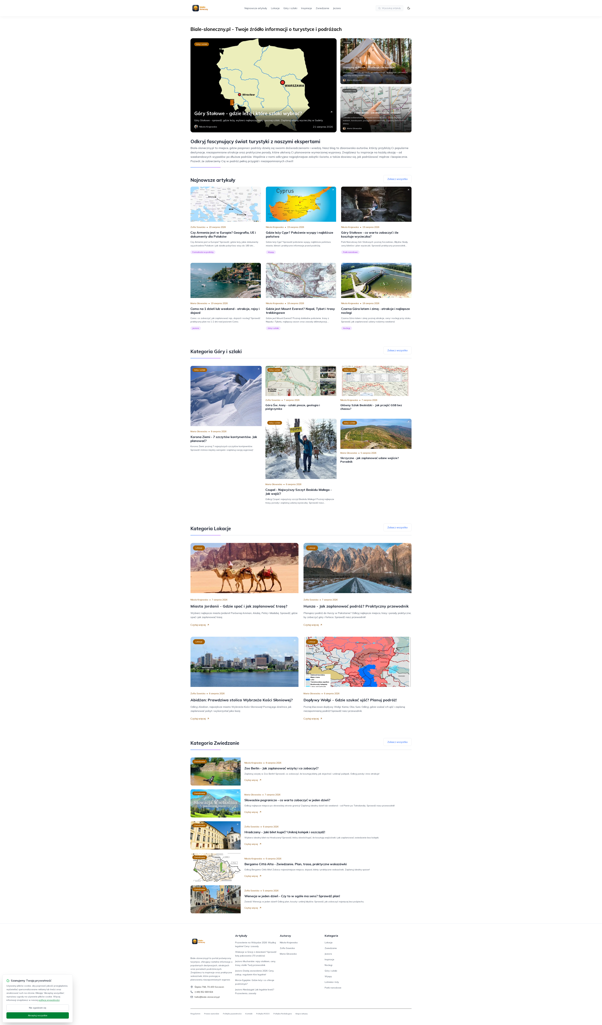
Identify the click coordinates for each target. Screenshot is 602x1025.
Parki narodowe (350, 252)
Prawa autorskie (211, 1013)
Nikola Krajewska (275, 227)
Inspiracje (306, 8)
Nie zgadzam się (37, 1007)
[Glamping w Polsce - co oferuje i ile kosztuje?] (376, 61)
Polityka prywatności (232, 1013)
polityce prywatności (49, 1000)
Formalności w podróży (203, 252)
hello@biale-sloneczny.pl (207, 997)
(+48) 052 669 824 (204, 991)
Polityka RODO (263, 1013)
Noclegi (347, 42)
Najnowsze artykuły (255, 8)
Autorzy (285, 935)
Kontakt (248, 1013)
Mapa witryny (302, 1013)
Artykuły (241, 935)
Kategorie (331, 935)
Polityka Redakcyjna (282, 1013)
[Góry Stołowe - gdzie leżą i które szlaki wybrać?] (263, 85)
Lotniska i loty (349, 90)
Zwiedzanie (322, 8)
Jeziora (337, 8)
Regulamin (195, 1013)
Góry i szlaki (290, 8)
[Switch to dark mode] (409, 8)
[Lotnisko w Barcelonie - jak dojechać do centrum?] (376, 109)
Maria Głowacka (198, 303)
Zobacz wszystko (397, 179)
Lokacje (275, 8)
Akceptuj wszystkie (37, 1015)
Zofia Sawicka (197, 227)
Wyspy (271, 252)
